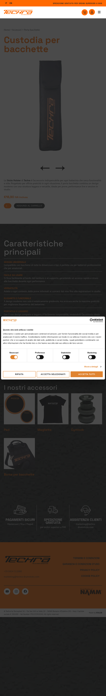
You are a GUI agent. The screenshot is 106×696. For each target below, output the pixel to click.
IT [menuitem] (6, 3)
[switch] (40, 357)
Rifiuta (19, 374)
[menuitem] (6, 3)
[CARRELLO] (85, 12)
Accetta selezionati (53, 374)
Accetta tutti (86, 374)
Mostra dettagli (91, 367)
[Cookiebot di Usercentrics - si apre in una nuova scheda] (91, 320)
